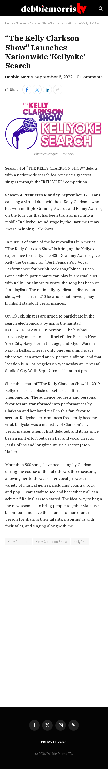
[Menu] (8, 8)
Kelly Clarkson (18, 542)
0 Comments (90, 77)
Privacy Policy (54, 741)
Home (9, 23)
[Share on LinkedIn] (47, 89)
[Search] (100, 8)
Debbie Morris (19, 77)
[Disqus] (54, 623)
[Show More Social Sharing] (57, 89)
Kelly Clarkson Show (51, 542)
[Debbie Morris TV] (54, 8)
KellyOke (79, 542)
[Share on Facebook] (26, 89)
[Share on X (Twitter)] (37, 89)
